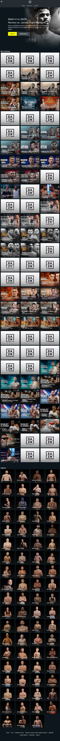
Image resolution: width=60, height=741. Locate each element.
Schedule (29, 5)
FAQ (12, 733)
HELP (8, 733)
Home (23, 5)
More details (24, 34)
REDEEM (31, 735)
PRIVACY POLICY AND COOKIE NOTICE (36, 733)
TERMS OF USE (19, 733)
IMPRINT (51, 733)
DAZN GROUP (24, 735)
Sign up (12, 34)
